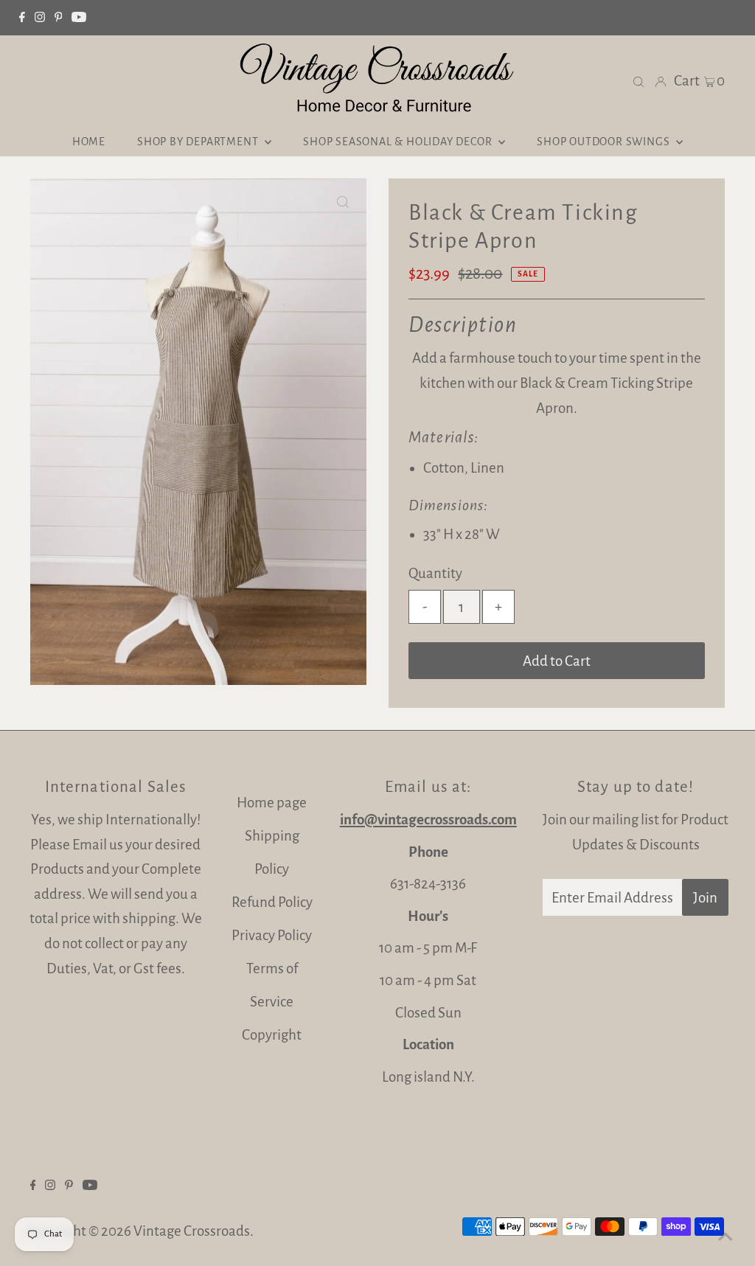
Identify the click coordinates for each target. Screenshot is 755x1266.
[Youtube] (79, 17)
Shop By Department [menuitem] (199, 141)
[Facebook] (22, 17)
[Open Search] (638, 80)
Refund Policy (272, 902)
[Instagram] (40, 17)
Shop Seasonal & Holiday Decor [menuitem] (399, 141)
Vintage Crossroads (191, 1231)
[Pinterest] (58, 17)
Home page (272, 802)
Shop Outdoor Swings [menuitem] (604, 141)
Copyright (272, 1035)
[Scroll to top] (725, 1236)
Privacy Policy (272, 935)
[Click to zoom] (343, 202)
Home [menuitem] (88, 141)
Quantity (435, 573)
